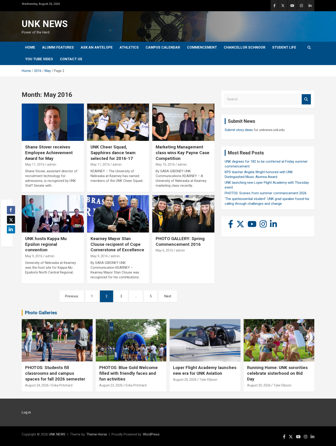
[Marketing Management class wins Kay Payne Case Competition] (183, 122)
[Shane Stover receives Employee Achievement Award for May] (52, 122)
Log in (26, 412)
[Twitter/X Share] (11, 220)
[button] (9, 238)
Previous (71, 296)
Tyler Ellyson (208, 379)
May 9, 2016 (34, 256)
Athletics (129, 47)
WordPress (151, 434)
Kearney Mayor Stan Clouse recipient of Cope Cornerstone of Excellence (117, 244)
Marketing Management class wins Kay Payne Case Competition (182, 152)
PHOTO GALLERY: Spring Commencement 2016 (180, 241)
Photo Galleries (41, 312)
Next (167, 296)
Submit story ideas (239, 130)
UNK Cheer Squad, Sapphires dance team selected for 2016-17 (113, 152)
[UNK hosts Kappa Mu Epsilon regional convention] (52, 214)
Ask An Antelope (97, 47)
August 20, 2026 (185, 379)
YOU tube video (39, 59)
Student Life (284, 47)
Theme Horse (96, 434)
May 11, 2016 (34, 164)
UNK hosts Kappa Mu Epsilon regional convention (46, 244)
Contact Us (71, 59)
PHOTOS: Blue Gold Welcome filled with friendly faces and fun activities (128, 373)
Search (306, 99)
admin (51, 164)
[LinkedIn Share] (11, 229)
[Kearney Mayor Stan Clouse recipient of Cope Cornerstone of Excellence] (118, 214)
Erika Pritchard (61, 385)
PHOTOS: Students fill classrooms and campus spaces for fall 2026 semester (55, 373)
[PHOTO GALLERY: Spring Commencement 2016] (183, 214)
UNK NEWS (45, 24)
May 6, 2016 (164, 250)
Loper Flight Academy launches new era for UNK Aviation (204, 370)
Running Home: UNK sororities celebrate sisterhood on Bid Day (277, 373)
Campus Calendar (163, 47)
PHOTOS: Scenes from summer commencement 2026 (266, 193)
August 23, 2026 (111, 385)
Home (30, 47)
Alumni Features (58, 47)
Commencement (202, 47)
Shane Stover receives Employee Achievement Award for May (49, 152)
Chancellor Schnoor (244, 47)
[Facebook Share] (11, 210)
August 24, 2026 (37, 385)
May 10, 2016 (165, 164)
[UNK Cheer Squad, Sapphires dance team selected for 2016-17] (118, 122)
